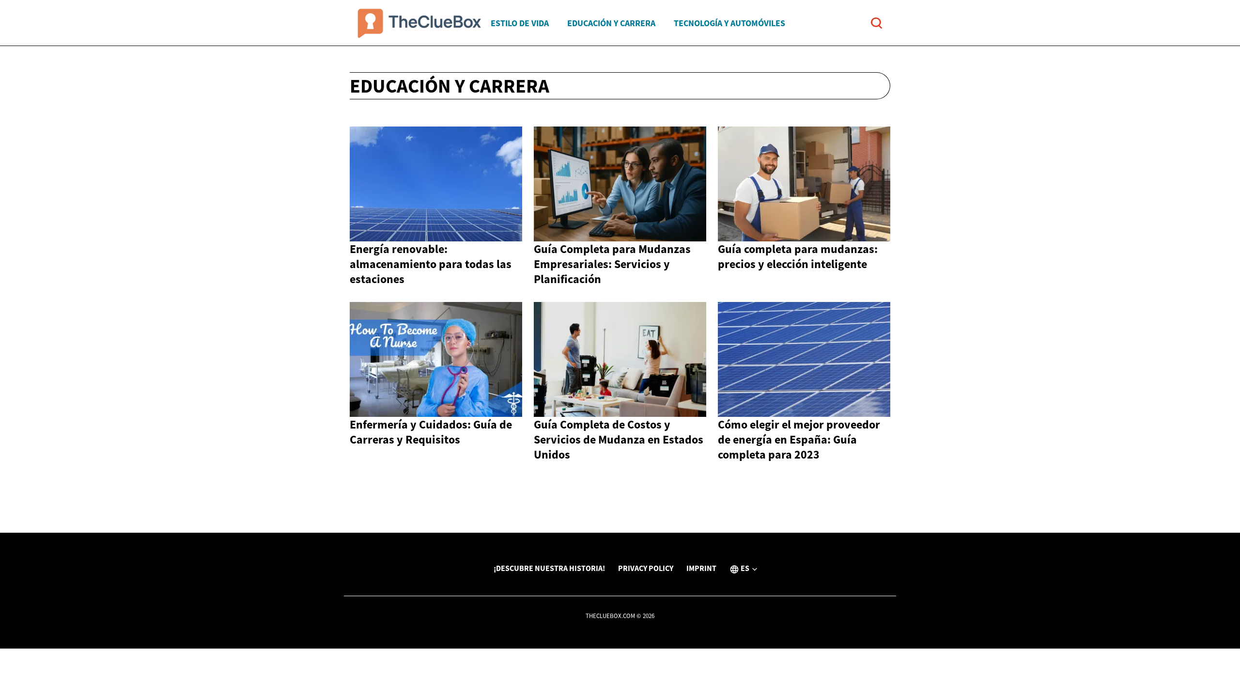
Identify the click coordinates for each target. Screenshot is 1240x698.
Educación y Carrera (611, 23)
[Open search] (876, 23)
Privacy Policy (645, 568)
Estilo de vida (520, 23)
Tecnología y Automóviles (729, 23)
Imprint (701, 568)
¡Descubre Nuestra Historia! (549, 568)
